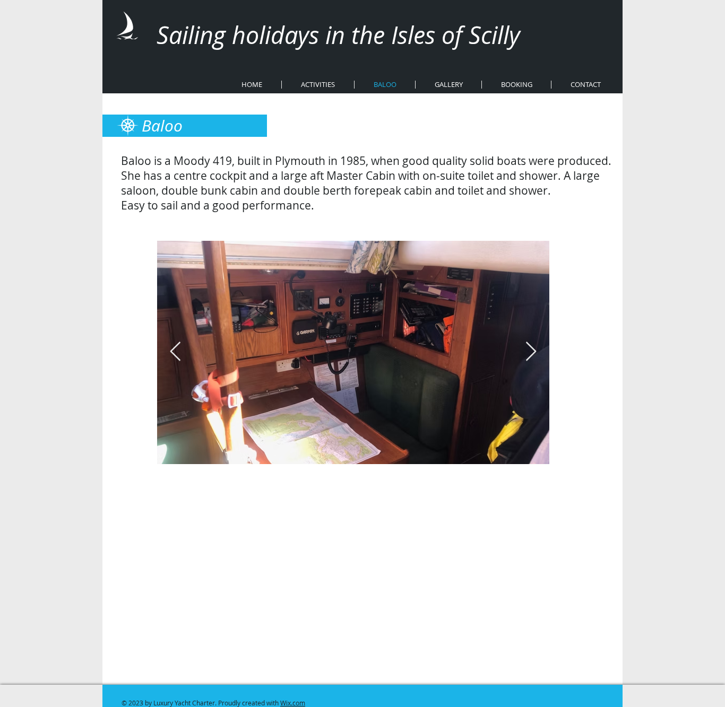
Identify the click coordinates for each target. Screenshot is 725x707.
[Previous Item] (175, 352)
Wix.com (292, 703)
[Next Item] (531, 352)
